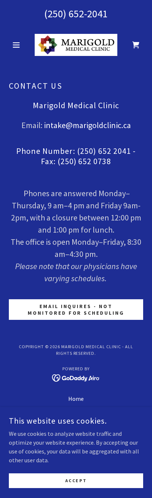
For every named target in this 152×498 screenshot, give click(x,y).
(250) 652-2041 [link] (76, 13)
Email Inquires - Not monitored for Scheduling (76, 309)
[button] (19, 45)
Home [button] (76, 398)
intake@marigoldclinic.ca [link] (87, 125)
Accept (76, 480)
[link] (76, 45)
